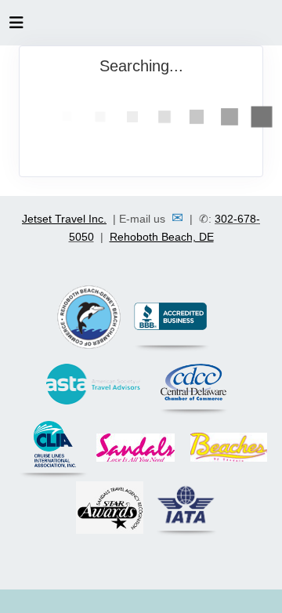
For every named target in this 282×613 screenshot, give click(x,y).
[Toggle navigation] (16, 26)
